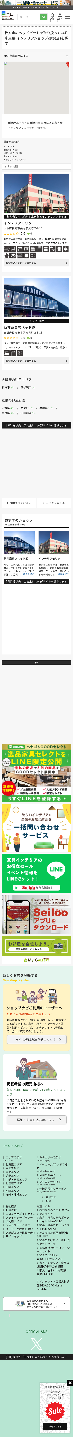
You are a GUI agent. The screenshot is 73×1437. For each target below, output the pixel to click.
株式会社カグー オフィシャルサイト (53, 1249)
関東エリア (12, 1172)
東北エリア (12, 1168)
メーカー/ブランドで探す (52, 1168)
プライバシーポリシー (19, 1217)
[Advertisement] (36, 461)
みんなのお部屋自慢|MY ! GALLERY (53, 1234)
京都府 (27, 408)
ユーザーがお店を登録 (19, 1229)
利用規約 (11, 1210)
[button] (69, 64)
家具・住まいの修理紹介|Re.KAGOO (52, 1272)
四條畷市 (28, 387)
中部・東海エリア (16, 1179)
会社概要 (11, 1206)
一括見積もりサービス (52, 1190)
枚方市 (8, 387)
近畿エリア (12, 1175)
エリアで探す (12, 1159)
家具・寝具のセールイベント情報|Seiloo (53, 1227)
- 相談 (47, 1201)
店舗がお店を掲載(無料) (20, 1232)
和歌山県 (28, 413)
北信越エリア (14, 1183)
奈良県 (8, 413)
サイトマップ (14, 1236)
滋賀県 (8, 408)
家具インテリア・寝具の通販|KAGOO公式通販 (53, 1264)
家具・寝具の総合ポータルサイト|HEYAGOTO (53, 1219)
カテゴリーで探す (49, 1159)
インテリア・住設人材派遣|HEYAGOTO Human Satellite (53, 1285)
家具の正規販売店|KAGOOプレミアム (50, 1257)
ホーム (6, 1145)
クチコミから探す (49, 1183)
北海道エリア (14, 1164)
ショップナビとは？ (18, 1225)
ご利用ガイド (14, 1221)
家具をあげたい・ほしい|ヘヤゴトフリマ (53, 1242)
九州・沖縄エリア (16, 1194)
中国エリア (12, 1187)
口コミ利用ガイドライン (21, 1214)
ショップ (18, 1145)
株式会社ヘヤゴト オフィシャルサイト (53, 1212)
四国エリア (12, 1191)
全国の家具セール (49, 1176)
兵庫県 (46, 408)
